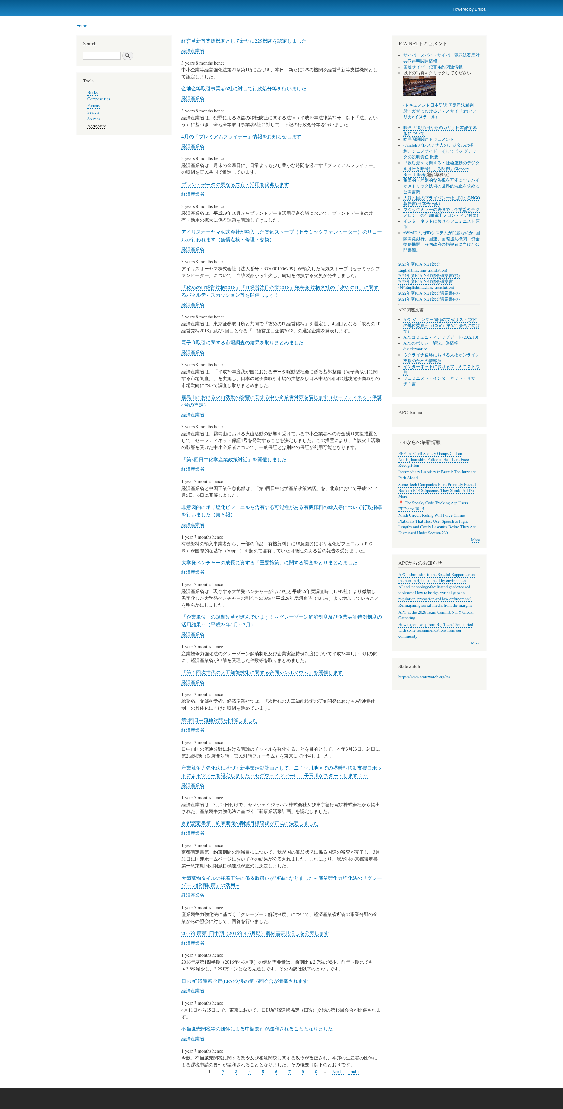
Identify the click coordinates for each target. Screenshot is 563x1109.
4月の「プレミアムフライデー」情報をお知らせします (241, 136)
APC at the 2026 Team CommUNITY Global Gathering (436, 615)
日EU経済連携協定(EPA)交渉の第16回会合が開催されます (244, 981)
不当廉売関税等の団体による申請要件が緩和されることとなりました (257, 1028)
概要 (434, 157)
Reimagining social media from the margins (435, 605)
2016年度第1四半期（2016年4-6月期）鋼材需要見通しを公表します (255, 933)
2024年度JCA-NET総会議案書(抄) (429, 275)
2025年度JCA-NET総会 (419, 264)
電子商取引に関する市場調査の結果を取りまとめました (242, 342)
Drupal (481, 9)
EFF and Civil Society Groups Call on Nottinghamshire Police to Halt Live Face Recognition (433, 459)
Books (92, 92)
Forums (93, 105)
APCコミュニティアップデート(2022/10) (440, 337)
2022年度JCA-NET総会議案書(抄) (429, 293)
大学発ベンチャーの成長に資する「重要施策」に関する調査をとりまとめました (269, 562)
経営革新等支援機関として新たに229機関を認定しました (244, 40)
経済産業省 (192, 50)
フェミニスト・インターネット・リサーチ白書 (441, 381)
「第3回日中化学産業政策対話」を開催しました (234, 459)
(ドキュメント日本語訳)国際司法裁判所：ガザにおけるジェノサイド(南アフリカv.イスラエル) (440, 111)
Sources (93, 119)
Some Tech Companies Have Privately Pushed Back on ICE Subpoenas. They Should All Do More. (437, 490)
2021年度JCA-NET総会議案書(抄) (429, 299)
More (475, 539)
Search (93, 112)
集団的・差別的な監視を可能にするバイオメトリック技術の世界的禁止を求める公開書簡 (441, 186)
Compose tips (98, 99)
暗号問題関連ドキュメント (428, 139)
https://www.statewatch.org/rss (424, 677)
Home (81, 25)
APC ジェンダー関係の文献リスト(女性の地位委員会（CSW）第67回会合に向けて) (441, 325)
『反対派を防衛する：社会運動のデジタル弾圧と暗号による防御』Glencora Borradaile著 (441, 168)
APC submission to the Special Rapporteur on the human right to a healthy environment (436, 577)
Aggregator (96, 125)
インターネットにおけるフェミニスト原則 (441, 224)
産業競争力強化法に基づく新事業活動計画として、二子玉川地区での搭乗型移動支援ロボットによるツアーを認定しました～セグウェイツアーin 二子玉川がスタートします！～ (281, 771)
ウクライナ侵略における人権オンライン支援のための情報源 (441, 357)
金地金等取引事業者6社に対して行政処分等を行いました (243, 88)
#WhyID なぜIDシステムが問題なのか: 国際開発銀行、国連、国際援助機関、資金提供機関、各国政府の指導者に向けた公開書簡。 (441, 241)
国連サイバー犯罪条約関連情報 (433, 67)
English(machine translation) (422, 270)
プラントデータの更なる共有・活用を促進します (235, 184)
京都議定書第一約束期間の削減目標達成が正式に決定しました (249, 823)
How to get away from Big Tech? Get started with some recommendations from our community (435, 630)
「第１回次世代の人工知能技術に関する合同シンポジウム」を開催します (262, 672)
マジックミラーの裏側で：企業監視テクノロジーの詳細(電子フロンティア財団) (441, 212)
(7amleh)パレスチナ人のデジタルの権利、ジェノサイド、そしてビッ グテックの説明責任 (439, 151)
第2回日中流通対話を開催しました (219, 720)
